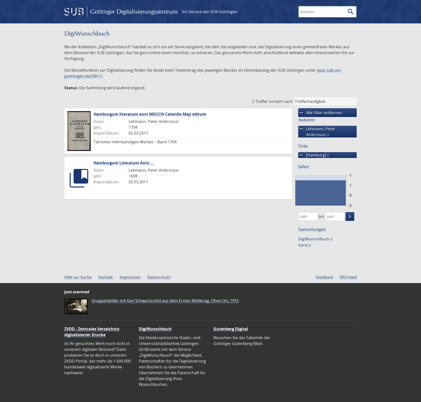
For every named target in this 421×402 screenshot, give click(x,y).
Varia (304, 245)
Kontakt (105, 277)
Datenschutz (159, 277)
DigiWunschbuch (315, 239)
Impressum (130, 277)
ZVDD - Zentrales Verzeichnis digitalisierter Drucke (91, 331)
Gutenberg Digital (230, 329)
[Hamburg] (313, 155)
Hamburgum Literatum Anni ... (124, 163)
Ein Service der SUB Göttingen (209, 11)
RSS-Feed (348, 277)
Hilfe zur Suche (78, 277)
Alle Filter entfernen (320, 113)
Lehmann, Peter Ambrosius (316, 131)
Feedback (324, 277)
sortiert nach (281, 101)
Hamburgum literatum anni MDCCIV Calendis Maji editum (150, 114)
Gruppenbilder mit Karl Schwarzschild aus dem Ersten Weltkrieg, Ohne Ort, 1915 (165, 300)
